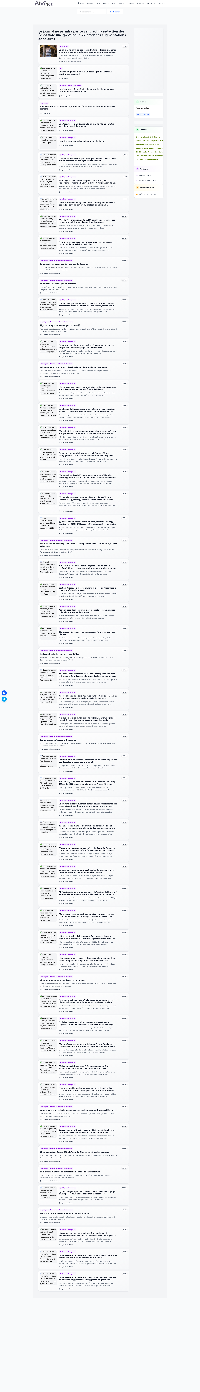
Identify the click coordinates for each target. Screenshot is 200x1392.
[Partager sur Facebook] (4, 692)
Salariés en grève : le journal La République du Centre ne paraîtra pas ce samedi (85, 72)
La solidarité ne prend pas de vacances (58, 283)
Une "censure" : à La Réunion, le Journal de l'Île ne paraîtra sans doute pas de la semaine (86, 90)
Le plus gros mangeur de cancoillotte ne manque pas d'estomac (70, 1171)
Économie (140, 3)
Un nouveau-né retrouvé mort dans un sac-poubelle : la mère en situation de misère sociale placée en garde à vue (87, 1278)
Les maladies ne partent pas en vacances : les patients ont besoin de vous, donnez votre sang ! (78, 544)
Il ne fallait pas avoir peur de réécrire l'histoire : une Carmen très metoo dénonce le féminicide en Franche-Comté (86, 499)
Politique (131, 3)
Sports (160, 3)
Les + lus (90, 3)
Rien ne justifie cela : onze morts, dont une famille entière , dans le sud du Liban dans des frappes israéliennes (87, 476)
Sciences (121, 3)
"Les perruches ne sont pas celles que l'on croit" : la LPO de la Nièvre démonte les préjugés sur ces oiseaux (87, 159)
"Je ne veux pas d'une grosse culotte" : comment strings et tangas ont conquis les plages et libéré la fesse (86, 346)
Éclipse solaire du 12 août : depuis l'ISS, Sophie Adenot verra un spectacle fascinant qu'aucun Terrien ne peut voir (86, 1131)
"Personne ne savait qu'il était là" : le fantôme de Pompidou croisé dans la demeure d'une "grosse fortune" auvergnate (87, 849)
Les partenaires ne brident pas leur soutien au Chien (64, 1213)
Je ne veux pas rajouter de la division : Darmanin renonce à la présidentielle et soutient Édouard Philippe (87, 388)
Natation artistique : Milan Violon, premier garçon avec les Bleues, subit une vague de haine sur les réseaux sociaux (86, 1001)
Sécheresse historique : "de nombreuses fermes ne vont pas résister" (87, 633)
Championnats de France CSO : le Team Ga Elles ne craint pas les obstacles (74, 1152)
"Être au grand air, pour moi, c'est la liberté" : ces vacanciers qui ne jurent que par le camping (87, 611)
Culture (106, 3)
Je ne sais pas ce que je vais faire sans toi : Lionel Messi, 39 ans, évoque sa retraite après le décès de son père (88, 697)
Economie (65, 46)
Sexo (113, 3)
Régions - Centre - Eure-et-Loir (71, 86)
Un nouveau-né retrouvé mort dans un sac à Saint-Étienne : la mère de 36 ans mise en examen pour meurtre (88, 1256)
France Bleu (64, 78)
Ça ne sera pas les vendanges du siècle (60, 325)
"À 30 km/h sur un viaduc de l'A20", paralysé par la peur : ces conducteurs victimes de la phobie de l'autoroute (87, 221)
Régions (150, 3)
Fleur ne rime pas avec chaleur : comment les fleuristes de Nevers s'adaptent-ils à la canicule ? (86, 243)
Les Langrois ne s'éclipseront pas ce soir (58, 740)
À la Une (81, 3)
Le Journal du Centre (67, 131)
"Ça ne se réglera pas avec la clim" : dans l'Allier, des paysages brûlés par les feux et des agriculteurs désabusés (87, 1192)
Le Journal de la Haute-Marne (51, 273)
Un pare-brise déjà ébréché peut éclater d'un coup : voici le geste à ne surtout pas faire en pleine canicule (86, 871)
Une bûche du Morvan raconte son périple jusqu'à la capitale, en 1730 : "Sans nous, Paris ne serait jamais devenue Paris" (87, 410)
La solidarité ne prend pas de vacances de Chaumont (64, 264)
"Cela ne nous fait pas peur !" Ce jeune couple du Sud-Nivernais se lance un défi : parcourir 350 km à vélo (84, 1067)
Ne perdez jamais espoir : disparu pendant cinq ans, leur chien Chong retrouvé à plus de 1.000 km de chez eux (87, 959)
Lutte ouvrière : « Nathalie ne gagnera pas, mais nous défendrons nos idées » (76, 1110)
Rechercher (115, 12)
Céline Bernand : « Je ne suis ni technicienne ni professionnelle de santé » (74, 367)
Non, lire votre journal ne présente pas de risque (81, 141)
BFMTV (63, 61)
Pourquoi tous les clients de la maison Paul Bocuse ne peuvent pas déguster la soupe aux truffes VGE (88, 760)
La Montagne (46, 113)
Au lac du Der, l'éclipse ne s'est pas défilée (59, 654)
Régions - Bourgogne (68, 120)
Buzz (98, 3)
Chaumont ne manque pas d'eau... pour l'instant (62, 980)
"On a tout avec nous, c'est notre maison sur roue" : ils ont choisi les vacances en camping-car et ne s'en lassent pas (86, 915)
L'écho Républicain (66, 96)
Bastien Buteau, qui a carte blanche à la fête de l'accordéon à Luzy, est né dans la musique (87, 589)
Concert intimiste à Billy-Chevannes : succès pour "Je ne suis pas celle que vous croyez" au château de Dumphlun (87, 203)
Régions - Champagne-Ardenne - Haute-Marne (57, 260)
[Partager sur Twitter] (4, 699)
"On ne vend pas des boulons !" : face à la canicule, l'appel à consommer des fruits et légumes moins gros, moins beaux (86, 304)
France (45, 103)
